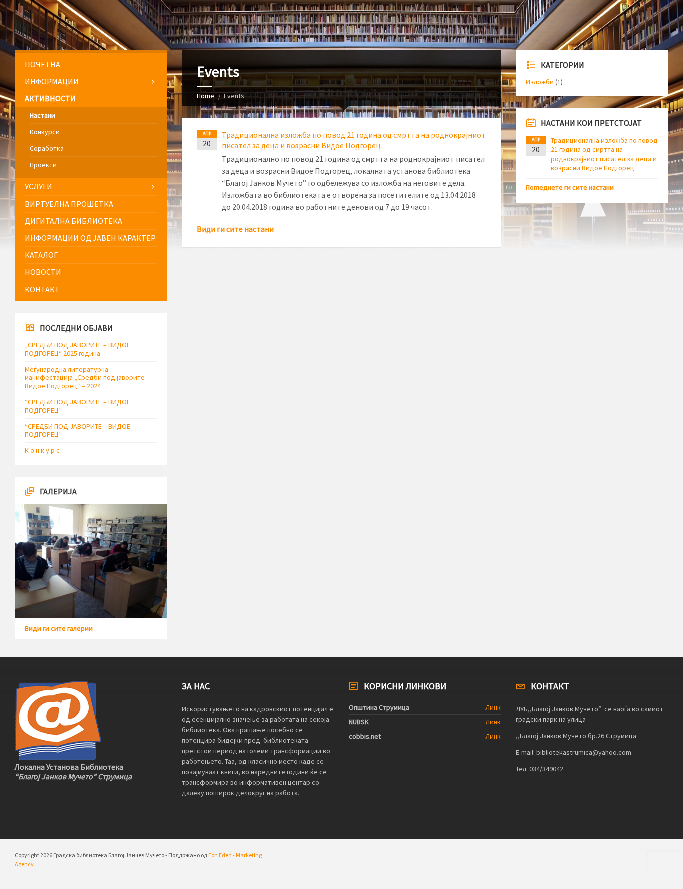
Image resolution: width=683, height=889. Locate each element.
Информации (52, 81)
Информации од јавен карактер (90, 238)
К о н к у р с (42, 450)
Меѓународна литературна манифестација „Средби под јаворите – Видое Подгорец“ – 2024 (87, 378)
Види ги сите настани (235, 229)
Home (205, 95)
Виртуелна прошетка (69, 204)
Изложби (540, 81)
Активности (50, 98)
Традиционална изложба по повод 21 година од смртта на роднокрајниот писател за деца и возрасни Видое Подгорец (354, 140)
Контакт (42, 289)
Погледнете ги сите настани (570, 187)
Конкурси (45, 131)
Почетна (42, 64)
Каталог (41, 255)
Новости (43, 272)
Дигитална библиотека (73, 221)
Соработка (47, 148)
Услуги (38, 186)
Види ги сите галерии (59, 628)
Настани (43, 115)
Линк (493, 707)
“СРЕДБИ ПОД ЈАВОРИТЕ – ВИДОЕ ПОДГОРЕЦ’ (77, 406)
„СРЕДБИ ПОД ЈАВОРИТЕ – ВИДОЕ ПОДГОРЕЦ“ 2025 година (77, 349)
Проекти (43, 164)
